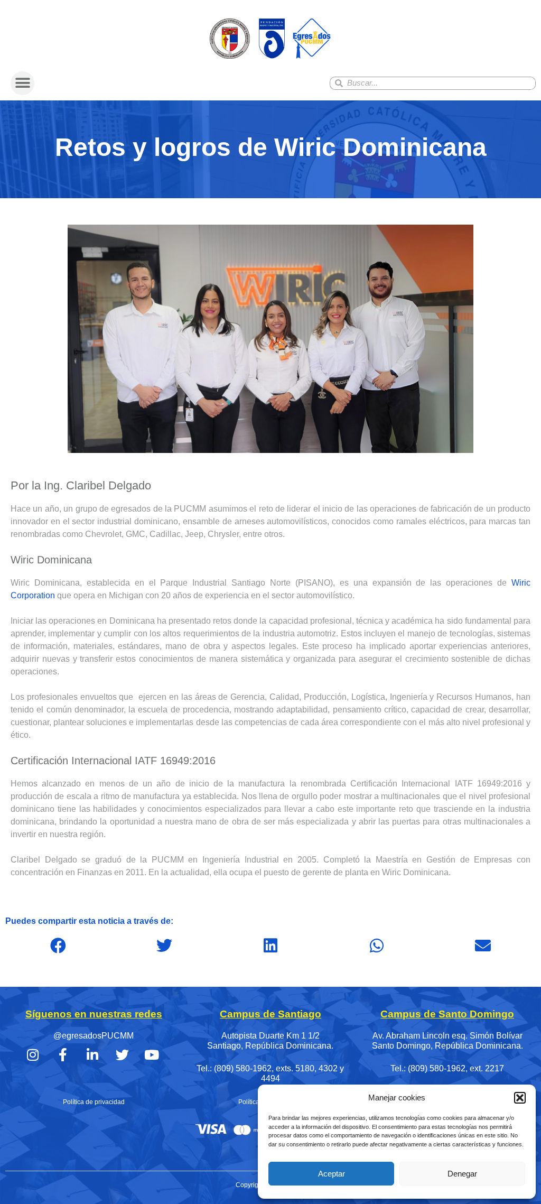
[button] (520, 1097)
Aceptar (331, 1173)
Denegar (462, 1173)
